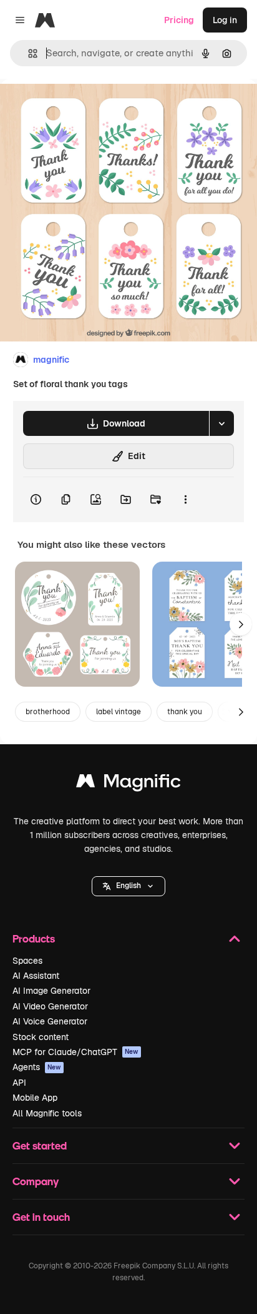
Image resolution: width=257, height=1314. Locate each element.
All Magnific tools (47, 1113)
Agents (36, 1067)
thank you (184, 712)
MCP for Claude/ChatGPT (75, 1052)
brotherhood (48, 712)
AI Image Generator (51, 990)
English (128, 886)
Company (35, 1181)
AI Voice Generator (49, 1021)
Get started (39, 1145)
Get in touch (41, 1216)
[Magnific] (128, 784)
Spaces (27, 960)
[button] (128, 886)
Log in (225, 20)
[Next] (241, 624)
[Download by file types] (221, 423)
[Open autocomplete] (28, 53)
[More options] (185, 499)
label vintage (118, 712)
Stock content (40, 1037)
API (19, 1082)
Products (33, 938)
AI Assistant (35, 975)
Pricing (179, 20)
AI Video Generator (50, 1006)
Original (79, 107)
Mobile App (34, 1097)
